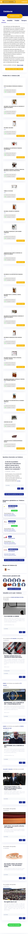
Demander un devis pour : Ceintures (14, 69)
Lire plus (18, 481)
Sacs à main (20, 65)
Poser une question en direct (10, 515)
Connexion (24, 1)
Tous (3, 20)
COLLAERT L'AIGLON (7, 769)
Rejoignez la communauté (14, 589)
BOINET (4, 683)
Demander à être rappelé (9, 514)
